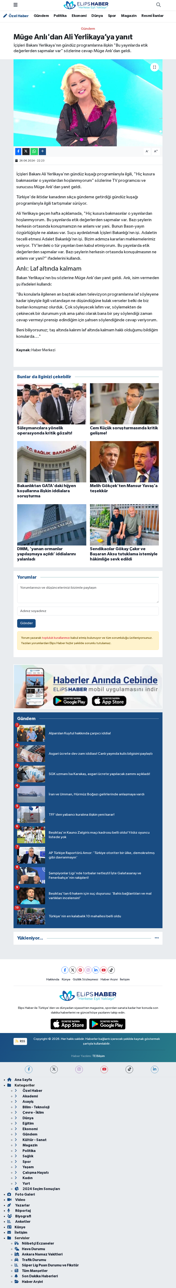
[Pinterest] (80, 970)
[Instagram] (88, 970)
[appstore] (69, 1024)
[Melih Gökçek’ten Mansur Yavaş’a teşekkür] (124, 462)
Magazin (129, 16)
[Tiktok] (111, 970)
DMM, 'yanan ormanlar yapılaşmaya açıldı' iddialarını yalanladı (46, 554)
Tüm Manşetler (35, 1271)
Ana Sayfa (23, 1080)
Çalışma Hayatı (35, 1172)
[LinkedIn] (95, 970)
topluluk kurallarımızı (56, 637)
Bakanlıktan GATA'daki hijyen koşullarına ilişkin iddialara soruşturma (46, 491)
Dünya (97, 16)
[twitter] (54, 1069)
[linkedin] (154, 1069)
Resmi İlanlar (152, 16)
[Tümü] (157, 938)
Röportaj (23, 1210)
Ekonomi (79, 16)
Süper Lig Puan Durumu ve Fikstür (50, 1265)
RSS (22, 1041)
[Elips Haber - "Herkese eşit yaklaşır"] (86, 5)
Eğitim (28, 1123)
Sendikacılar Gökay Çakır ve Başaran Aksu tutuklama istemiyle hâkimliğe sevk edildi (124, 554)
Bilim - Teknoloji (35, 1107)
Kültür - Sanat (34, 1140)
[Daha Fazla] (42, 151)
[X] (72, 970)
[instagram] (79, 1069)
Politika (60, 16)
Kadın (27, 1178)
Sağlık (27, 1156)
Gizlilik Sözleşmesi (85, 979)
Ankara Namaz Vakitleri (42, 1254)
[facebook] (28, 1069)
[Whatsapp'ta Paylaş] (34, 151)
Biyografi (23, 1216)
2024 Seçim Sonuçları (41, 1189)
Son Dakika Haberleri (40, 1276)
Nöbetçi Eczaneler (38, 1243)
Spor (112, 16)
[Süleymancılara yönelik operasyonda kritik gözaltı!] (51, 404)
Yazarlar (22, 1205)
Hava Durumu (33, 1249)
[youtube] (104, 1069)
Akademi (30, 1096)
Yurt (26, 1183)
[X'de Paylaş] (26, 151)
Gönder (26, 623)
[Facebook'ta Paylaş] (18, 151)
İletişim (125, 979)
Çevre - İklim (33, 1112)
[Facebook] (64, 970)
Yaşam (28, 1167)
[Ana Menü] (16, 5)
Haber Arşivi (109, 979)
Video (20, 1200)
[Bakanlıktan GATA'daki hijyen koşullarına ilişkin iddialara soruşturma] (51, 462)
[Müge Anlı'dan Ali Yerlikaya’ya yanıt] (88, 102)
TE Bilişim (98, 1056)
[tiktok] (129, 1069)
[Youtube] (103, 970)
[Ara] (158, 5)
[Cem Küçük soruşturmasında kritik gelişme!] (124, 404)
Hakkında (52, 979)
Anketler (22, 1221)
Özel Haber (18, 16)
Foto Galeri (25, 1194)
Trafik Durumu (34, 1260)
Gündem (41, 16)
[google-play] (107, 1024)
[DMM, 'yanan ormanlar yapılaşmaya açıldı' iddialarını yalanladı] (51, 524)
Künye (66, 979)
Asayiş (27, 1101)
